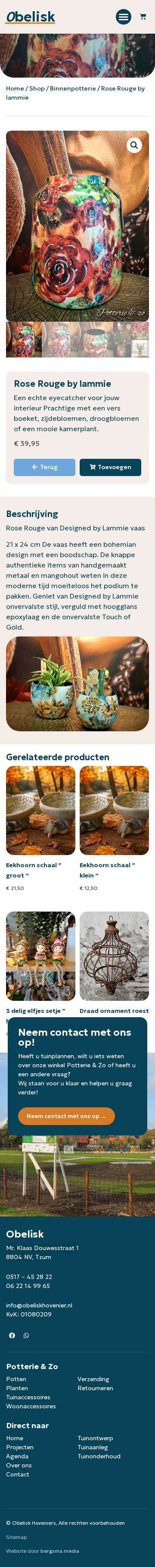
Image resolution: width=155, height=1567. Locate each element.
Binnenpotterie (73, 88)
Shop (37, 88)
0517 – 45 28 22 (29, 1277)
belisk (30, 16)
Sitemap (16, 1537)
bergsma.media (59, 1551)
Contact (17, 1474)
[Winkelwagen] (142, 17)
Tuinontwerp (95, 1438)
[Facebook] (12, 1335)
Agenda (17, 1456)
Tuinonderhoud (99, 1456)
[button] (123, 17)
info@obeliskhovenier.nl (39, 1305)
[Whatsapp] (26, 1335)
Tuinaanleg (93, 1447)
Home (15, 88)
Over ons (19, 1465)
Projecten (20, 1447)
